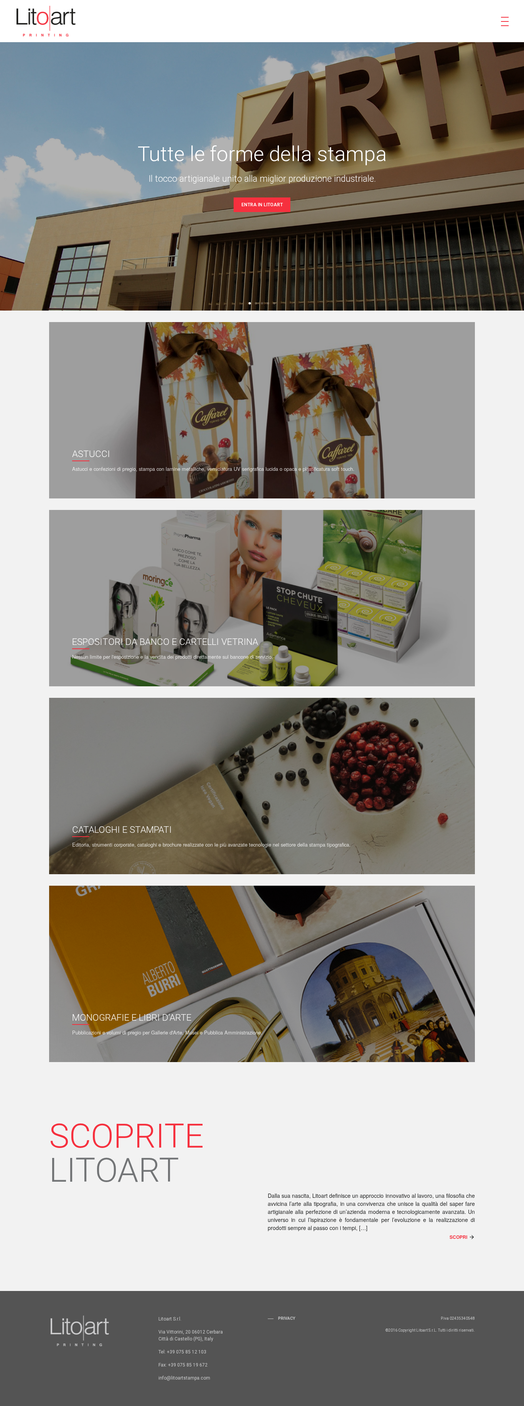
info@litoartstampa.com (184, 1378)
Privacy (286, 1318)
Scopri (458, 1236)
